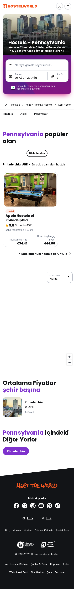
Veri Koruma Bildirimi (16, 564)
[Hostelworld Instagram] (33, 505)
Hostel (10, 211)
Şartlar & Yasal (39, 564)
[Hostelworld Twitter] (24, 505)
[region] (37, 318)
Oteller (28, 530)
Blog (7, 530)
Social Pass (62, 530)
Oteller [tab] (24, 113)
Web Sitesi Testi (18, 572)
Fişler (66, 564)
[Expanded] (6, 105)
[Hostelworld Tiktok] (57, 505)
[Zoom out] (69, 362)
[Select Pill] (59, 6)
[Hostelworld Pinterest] (49, 505)
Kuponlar (55, 564)
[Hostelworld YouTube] (41, 505)
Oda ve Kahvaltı (44, 530)
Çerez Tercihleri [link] (56, 572)
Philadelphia (16, 451)
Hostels (17, 530)
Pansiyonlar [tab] (40, 113)
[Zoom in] (69, 357)
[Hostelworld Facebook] (16, 505)
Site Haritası (37, 572)
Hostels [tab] (8, 113)
